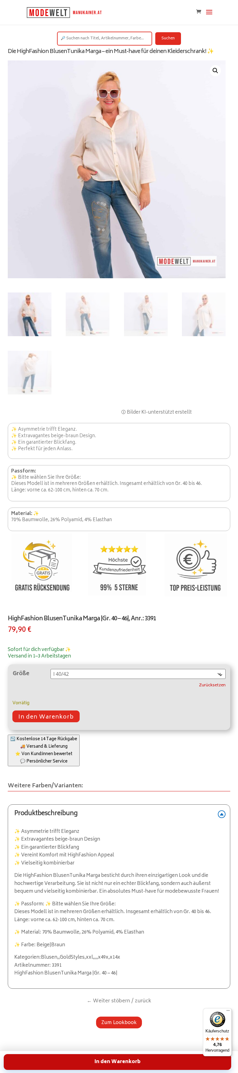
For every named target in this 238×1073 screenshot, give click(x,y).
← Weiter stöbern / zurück (119, 1001)
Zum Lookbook (119, 1022)
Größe (21, 674)
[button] (215, 70)
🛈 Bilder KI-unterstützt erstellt (156, 412)
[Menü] (228, 1012)
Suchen (168, 38)
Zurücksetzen (212, 686)
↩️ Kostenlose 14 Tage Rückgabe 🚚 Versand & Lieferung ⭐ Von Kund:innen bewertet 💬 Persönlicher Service (43, 750)
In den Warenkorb (46, 717)
